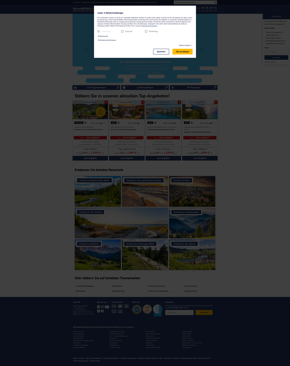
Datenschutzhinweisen (149, 26)
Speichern (161, 51)
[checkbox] (98, 31)
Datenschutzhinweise (107, 40)
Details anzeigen (184, 45)
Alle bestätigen (182, 51)
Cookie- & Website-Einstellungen (110, 13)
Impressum (103, 36)
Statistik (128, 31)
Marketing (153, 31)
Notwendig (106, 31)
